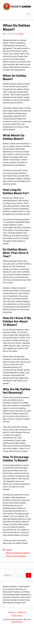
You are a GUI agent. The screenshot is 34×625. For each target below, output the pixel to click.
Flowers (9, 550)
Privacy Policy (17, 616)
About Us (11, 612)
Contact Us (21, 612)
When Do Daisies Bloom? (16, 556)
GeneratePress (17, 622)
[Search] (28, 575)
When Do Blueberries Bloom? (18, 553)
